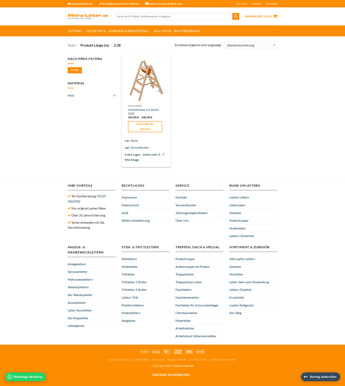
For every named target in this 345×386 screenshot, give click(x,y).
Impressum (129, 197)
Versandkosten (139, 147)
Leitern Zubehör (240, 289)
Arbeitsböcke (184, 328)
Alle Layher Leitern (242, 259)
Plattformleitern (133, 305)
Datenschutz (130, 205)
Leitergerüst (76, 325)
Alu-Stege (163, 31)
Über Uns (182, 220)
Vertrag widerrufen (171, 375)
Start (72, 45)
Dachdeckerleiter (187, 297)
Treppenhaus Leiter (188, 282)
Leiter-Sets (96, 31)
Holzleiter (236, 274)
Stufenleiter (237, 228)
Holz (71, 95)
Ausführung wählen (145, 126)
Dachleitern (183, 289)
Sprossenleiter (77, 271)
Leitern (74, 31)
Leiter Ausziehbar (80, 310)
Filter (75, 70)
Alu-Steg (235, 313)
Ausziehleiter (77, 302)
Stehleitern (129, 259)
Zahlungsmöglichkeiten (191, 213)
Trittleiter (128, 274)
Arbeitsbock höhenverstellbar (195, 336)
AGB (125, 213)
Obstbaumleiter (186, 313)
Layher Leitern (239, 197)
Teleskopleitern (78, 287)
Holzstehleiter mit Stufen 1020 (143, 111)
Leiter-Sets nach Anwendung (249, 282)
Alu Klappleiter (78, 318)
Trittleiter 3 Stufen (134, 289)
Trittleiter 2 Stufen (134, 282)
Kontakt (256, 3)
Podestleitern (131, 313)
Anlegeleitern (77, 264)
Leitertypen (237, 205)
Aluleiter (235, 213)
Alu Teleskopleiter (80, 295)
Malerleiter (183, 320)
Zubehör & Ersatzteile (128, 31)
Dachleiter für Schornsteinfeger (196, 305)
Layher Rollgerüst (241, 305)
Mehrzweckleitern (80, 279)
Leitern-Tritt (130, 297)
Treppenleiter (184, 274)
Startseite (241, 3)
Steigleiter (129, 320)
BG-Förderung (187, 31)
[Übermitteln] (235, 16)
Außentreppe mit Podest (192, 266)
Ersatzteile (236, 297)
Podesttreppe (238, 220)
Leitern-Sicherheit (241, 236)
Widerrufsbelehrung (136, 220)
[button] (271, 4)
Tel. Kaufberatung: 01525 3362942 (120, 3)
